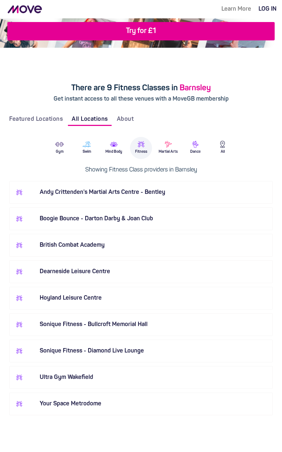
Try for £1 (141, 31)
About (125, 119)
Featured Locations (36, 119)
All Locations (90, 119)
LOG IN (267, 9)
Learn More (236, 9)
